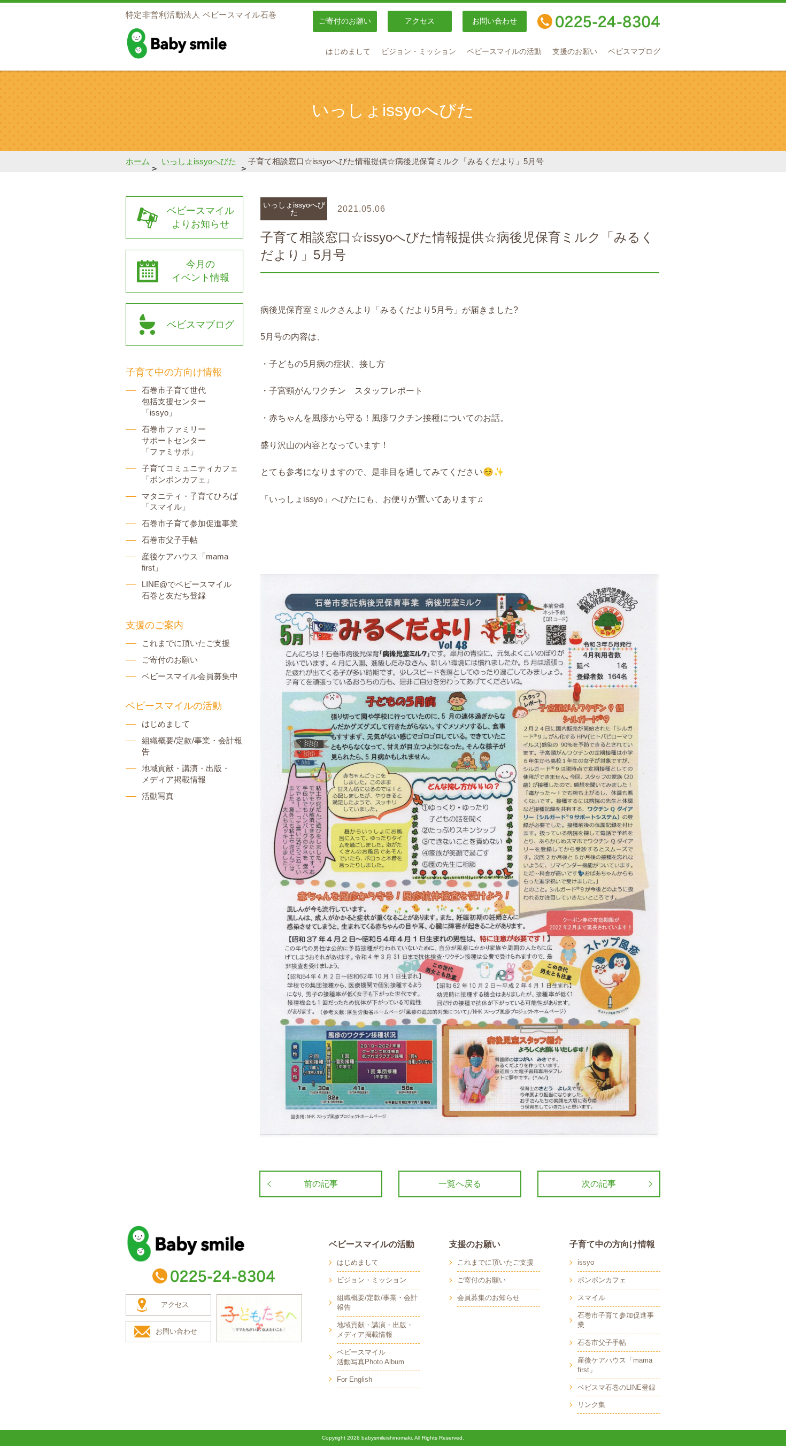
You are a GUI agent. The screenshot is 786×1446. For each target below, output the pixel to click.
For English (354, 1379)
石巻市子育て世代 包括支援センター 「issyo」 (174, 401)
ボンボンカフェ (601, 1280)
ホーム (138, 161)
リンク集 (591, 1405)
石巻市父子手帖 (170, 539)
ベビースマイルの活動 (504, 52)
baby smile (200, 43)
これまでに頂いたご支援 (186, 643)
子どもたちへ (259, 1318)
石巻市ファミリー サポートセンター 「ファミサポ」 (174, 440)
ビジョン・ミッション (418, 52)
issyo (585, 1262)
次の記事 (599, 1183)
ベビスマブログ (634, 52)
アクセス (420, 21)
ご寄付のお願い (345, 21)
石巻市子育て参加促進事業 (190, 523)
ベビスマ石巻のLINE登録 (616, 1387)
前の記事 (321, 1183)
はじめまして (348, 52)
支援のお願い (574, 52)
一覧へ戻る (459, 1183)
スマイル (591, 1298)
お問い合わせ (494, 21)
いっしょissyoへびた (198, 161)
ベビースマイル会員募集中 (190, 676)
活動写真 (158, 796)
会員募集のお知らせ (488, 1298)
